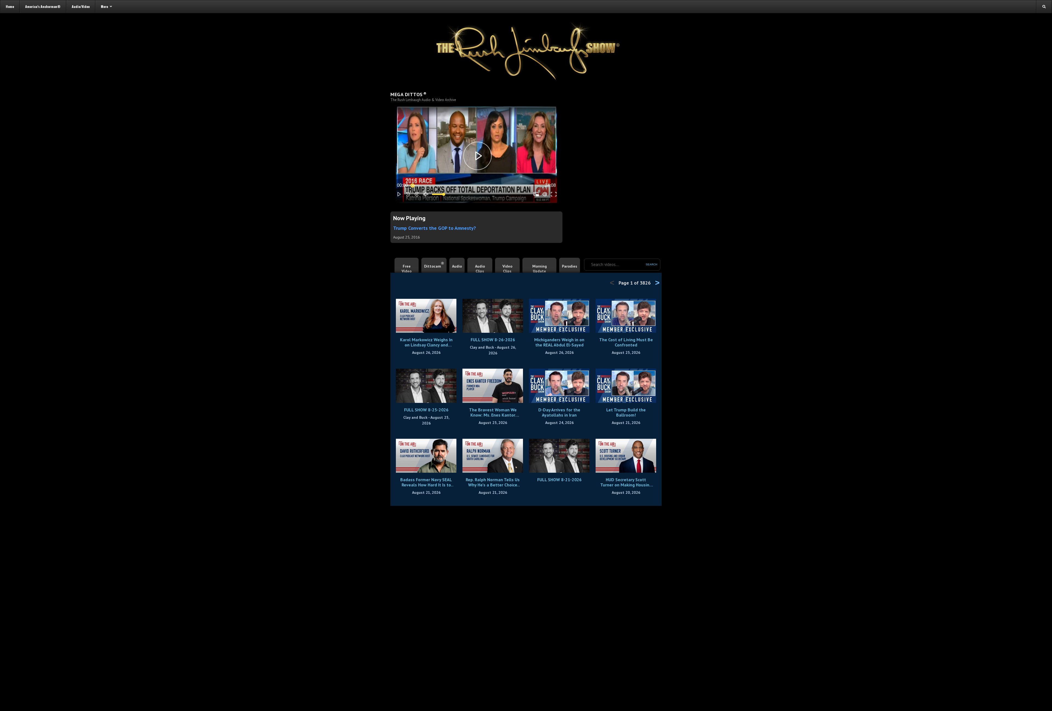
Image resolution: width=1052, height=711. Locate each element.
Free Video (406, 269)
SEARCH (651, 264)
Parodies (569, 266)
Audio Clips (480, 269)
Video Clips (507, 269)
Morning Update (539, 269)
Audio (457, 266)
